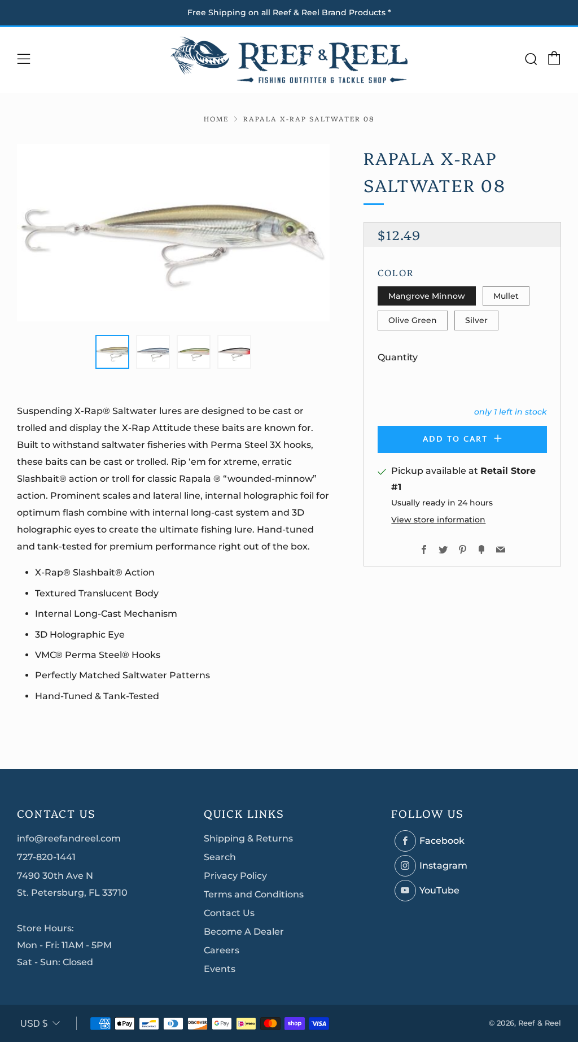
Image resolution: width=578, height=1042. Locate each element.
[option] (173, 232)
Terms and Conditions (254, 894)
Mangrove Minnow (426, 296)
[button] (112, 352)
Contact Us (229, 913)
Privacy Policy (235, 875)
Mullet (506, 296)
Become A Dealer (244, 931)
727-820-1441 (46, 857)
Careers (221, 950)
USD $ (33, 1023)
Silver (476, 320)
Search (220, 857)
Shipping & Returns (248, 838)
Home (216, 118)
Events (219, 968)
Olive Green (412, 320)
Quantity (398, 357)
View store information (438, 519)
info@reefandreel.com (69, 838)
